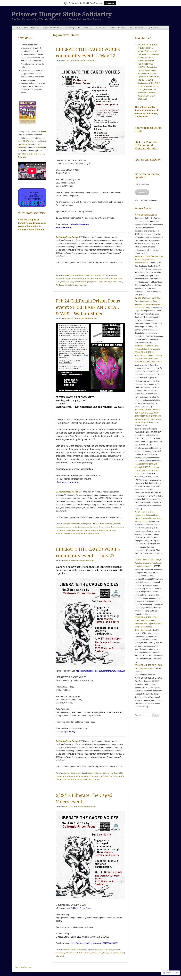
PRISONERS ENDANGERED (146, 215)
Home (18, 28)
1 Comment (96, 779)
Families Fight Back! (72, 28)
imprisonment (118, 527)
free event (80, 279)
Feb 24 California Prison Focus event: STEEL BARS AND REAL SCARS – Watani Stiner (88, 307)
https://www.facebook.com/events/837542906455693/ (94, 943)
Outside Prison (89, 275)
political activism (98, 530)
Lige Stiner (79, 530)
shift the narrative (98, 282)
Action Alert (66, 275)
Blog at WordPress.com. (23, 967)
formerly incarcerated (106, 527)
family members (93, 527)
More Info (22, 157)
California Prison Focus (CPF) (113, 773)
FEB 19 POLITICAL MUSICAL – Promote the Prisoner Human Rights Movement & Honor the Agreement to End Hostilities (149, 70)
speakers (114, 282)
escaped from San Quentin (74, 527)
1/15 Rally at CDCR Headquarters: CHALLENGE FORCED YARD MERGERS (149, 83)
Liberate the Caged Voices (109, 776)
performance (88, 530)
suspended (38, 147)
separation (59, 533)
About (26, 28)
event (110, 950)
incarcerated (60, 953)
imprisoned (117, 950)
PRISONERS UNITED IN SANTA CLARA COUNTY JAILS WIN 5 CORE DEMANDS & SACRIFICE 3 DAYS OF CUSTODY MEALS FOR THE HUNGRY (148, 416)
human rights (80, 776)
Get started (110, 3)
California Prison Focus (67, 237)
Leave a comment (81, 285)
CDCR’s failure (28, 141)
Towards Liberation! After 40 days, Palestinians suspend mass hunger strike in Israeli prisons (148, 562)
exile (85, 527)
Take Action (122, 28)
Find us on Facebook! (148, 159)
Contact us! (87, 28)
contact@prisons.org (79, 224)
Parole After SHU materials (52, 28)
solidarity (107, 282)
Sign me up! (142, 192)
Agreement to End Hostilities (104, 28)
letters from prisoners (101, 279)
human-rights (89, 279)
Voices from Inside (136, 28)
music (63, 282)
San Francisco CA (111, 530)
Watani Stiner (82, 533)
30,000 (43, 131)
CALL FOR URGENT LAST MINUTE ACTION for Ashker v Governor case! (148, 47)
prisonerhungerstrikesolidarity (84, 61)
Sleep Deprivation (152, 28)
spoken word (68, 533)
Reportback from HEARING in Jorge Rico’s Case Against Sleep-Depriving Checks (149, 259)
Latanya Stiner (70, 530)
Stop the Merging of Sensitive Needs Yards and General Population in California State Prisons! (32, 224)
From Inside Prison (77, 275)
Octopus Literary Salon (99, 953)
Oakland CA (74, 953)
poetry (89, 282)
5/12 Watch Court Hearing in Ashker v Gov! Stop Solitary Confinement (149, 57)
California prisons (71, 279)
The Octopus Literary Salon (65, 285)
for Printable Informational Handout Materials (147, 145)
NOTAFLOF (69, 282)
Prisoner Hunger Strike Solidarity (62, 14)
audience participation (94, 773)
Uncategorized (99, 275)
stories (120, 282)
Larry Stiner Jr (60, 530)
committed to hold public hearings (31, 154)
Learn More (35, 28)
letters (67, 953)
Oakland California (80, 282)
